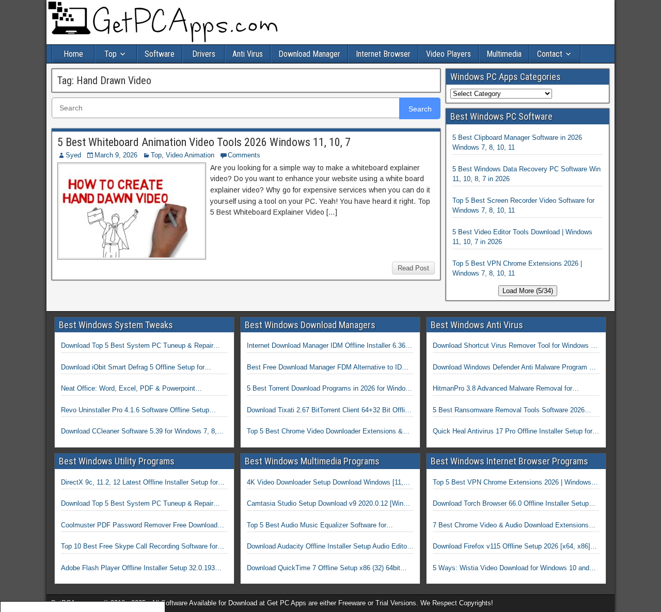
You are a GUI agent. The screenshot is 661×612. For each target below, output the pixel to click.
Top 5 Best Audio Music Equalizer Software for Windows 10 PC (316, 525)
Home (73, 54)
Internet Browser (383, 54)
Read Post (413, 268)
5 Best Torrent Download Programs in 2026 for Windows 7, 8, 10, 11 (330, 389)
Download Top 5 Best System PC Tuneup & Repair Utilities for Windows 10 (137, 346)
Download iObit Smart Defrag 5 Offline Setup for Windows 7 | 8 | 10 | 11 (132, 368)
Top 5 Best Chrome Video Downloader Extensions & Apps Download (325, 432)
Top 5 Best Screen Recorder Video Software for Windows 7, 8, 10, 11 (523, 206)
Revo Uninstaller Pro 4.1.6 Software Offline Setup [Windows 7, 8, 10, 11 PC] (135, 410)
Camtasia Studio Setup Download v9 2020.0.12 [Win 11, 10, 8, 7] (325, 504)
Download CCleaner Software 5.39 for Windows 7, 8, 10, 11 (139, 432)
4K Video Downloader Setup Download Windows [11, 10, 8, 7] (325, 483)
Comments (244, 155)
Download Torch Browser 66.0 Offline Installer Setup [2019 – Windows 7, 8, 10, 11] (511, 504)
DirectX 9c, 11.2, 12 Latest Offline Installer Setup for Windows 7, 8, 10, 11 (139, 483)
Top (110, 54)
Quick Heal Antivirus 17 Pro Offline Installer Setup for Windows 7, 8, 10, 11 (512, 432)
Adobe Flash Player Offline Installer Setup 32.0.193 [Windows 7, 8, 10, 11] (138, 568)
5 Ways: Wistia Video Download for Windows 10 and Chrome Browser (511, 568)
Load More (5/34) (527, 291)
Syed (73, 155)
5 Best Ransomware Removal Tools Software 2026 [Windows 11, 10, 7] (509, 410)
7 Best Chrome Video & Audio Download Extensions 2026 (511, 525)
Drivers (203, 54)
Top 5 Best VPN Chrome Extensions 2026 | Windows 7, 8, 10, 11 (517, 269)
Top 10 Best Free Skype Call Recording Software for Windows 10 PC (139, 547)
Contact (549, 54)
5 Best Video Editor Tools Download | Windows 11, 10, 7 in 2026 (522, 237)
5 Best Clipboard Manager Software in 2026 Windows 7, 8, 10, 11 (517, 143)
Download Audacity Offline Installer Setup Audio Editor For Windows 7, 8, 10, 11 (328, 547)
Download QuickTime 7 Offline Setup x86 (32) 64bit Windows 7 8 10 (323, 568)
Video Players (448, 54)
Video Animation (190, 155)
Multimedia (504, 54)
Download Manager (309, 54)
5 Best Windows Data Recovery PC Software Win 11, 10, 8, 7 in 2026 (526, 174)
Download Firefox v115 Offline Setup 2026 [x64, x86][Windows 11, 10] (511, 547)
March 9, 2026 (116, 155)
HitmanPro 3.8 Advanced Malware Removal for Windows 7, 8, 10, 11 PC (502, 389)
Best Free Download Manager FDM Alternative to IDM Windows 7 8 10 (327, 368)
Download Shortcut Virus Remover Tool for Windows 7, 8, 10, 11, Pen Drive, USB (514, 346)
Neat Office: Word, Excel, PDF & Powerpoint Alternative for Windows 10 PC (128, 389)
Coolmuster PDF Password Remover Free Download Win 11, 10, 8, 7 (139, 525)
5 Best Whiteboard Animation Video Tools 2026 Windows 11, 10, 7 (204, 142)
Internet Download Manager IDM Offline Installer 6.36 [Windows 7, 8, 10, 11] (326, 346)
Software (160, 54)
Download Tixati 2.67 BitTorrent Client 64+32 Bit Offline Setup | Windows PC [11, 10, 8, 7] (329, 410)
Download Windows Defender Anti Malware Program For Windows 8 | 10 (516, 368)
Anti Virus (247, 54)
